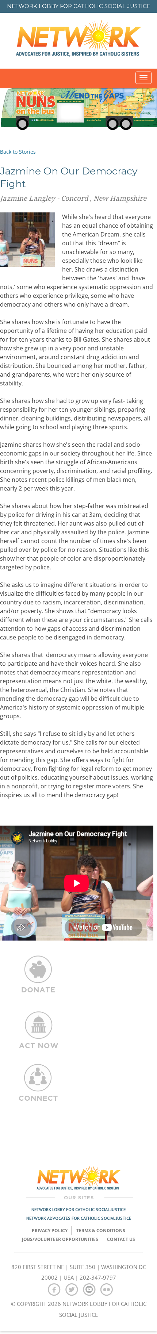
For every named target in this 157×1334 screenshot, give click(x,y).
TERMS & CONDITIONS (100, 1230)
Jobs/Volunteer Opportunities (60, 1239)
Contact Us (121, 1239)
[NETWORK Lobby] (78, 40)
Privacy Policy (50, 1230)
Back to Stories (18, 151)
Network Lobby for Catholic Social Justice (78, 1209)
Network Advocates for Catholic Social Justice (78, 1218)
